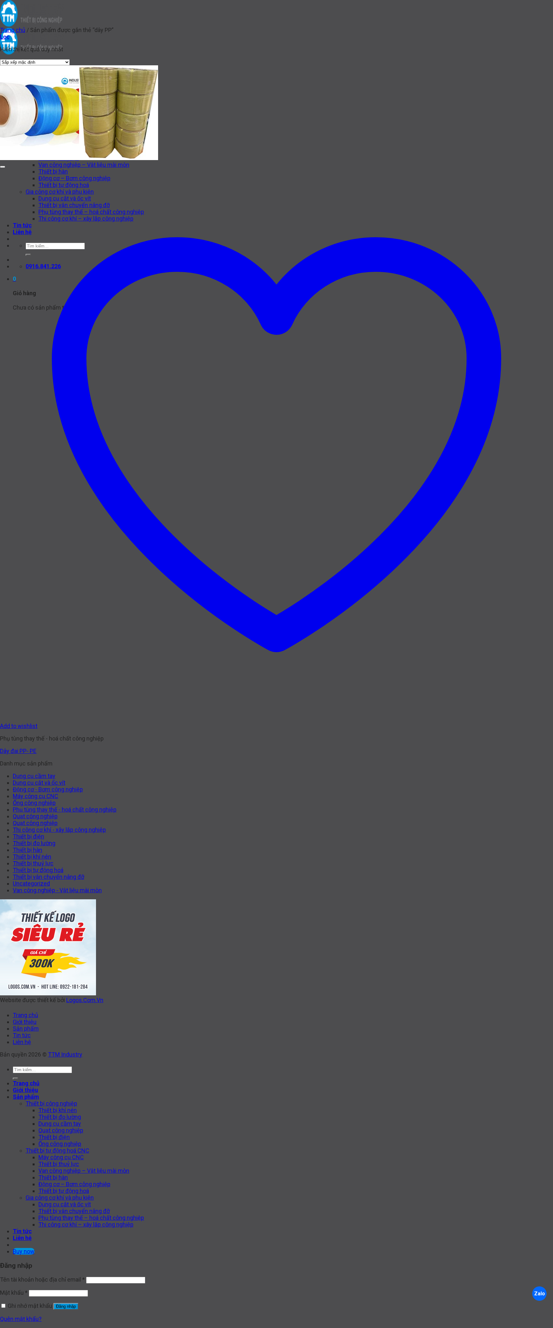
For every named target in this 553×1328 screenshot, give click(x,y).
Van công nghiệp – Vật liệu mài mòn (83, 164)
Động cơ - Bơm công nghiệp (48, 789)
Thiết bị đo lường (34, 843)
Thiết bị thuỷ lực (33, 863)
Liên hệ (22, 1042)
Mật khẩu (14, 1292)
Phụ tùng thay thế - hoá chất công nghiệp (64, 809)
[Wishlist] (2, 167)
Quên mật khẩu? (21, 1319)
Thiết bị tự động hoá (38, 870)
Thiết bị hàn (27, 849)
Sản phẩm (26, 1028)
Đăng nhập (66, 1306)
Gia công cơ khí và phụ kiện (60, 1197)
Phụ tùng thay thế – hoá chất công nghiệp (91, 1217)
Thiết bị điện (28, 836)
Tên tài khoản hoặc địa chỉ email (42, 1279)
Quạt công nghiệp (35, 816)
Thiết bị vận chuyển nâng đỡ (48, 876)
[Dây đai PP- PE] (79, 158)
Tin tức (22, 1035)
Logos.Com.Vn (84, 1000)
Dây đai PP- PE (18, 751)
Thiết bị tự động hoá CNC (57, 1150)
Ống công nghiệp (34, 802)
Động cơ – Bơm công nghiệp (74, 1184)
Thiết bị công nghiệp (51, 1103)
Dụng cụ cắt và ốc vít (39, 782)
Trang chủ (12, 30)
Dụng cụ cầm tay (34, 776)
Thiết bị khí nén (32, 856)
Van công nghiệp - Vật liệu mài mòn (57, 890)
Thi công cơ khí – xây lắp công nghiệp (85, 1224)
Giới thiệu (24, 1021)
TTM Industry (65, 1054)
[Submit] (15, 1079)
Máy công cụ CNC (35, 796)
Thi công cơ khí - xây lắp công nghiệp (59, 829)
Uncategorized (31, 883)
